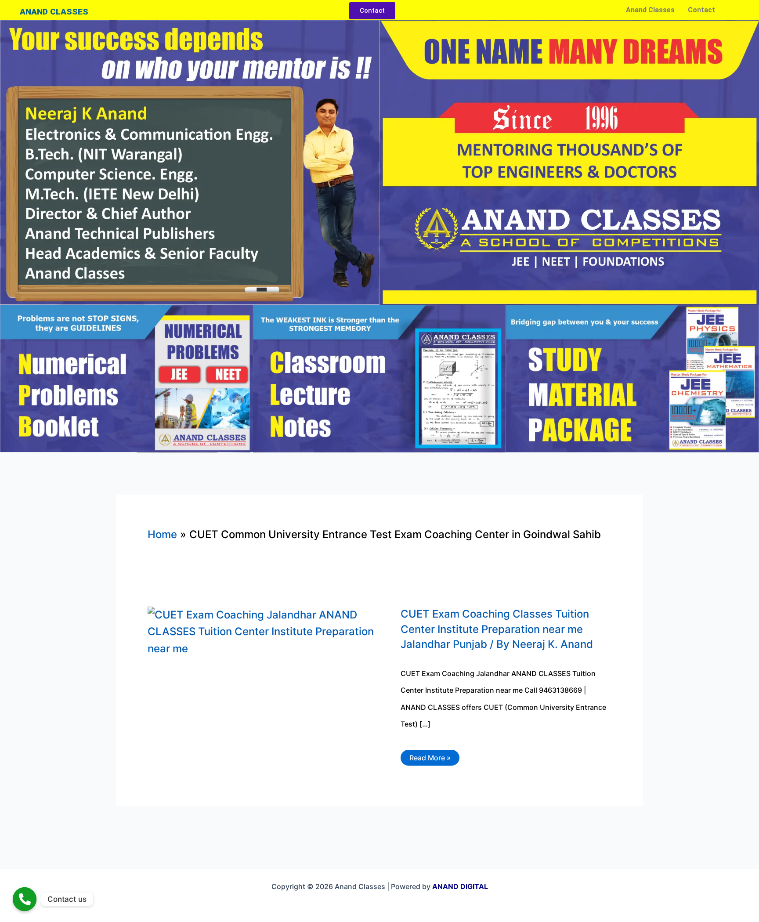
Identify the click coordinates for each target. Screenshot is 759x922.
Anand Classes (650, 10)
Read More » (430, 756)
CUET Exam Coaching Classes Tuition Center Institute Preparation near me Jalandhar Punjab (495, 629)
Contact (701, 10)
